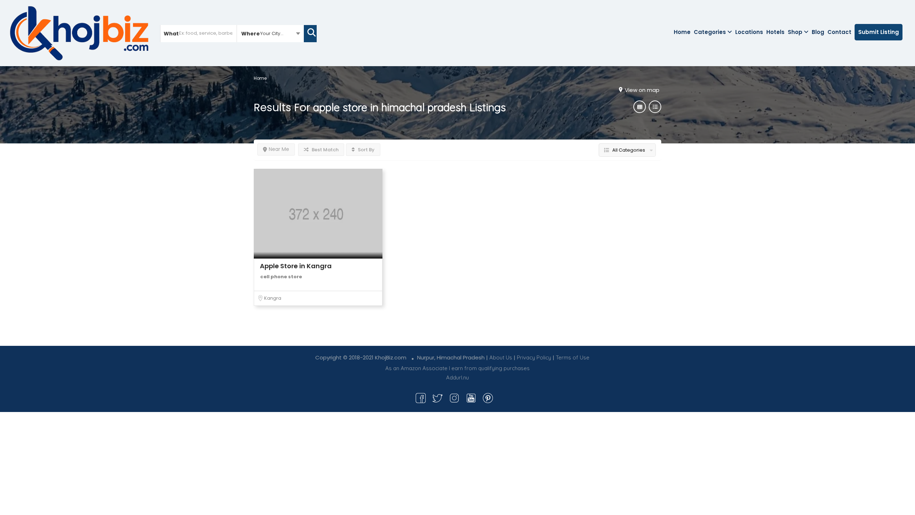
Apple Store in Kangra (296, 265)
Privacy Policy (534, 357)
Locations (749, 32)
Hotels (775, 32)
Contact (839, 32)
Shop (795, 32)
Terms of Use (572, 357)
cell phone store (281, 276)
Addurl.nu (457, 377)
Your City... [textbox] (271, 33)
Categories (710, 32)
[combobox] (270, 33)
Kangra (272, 298)
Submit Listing (878, 32)
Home (682, 32)
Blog (818, 32)
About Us (500, 357)
